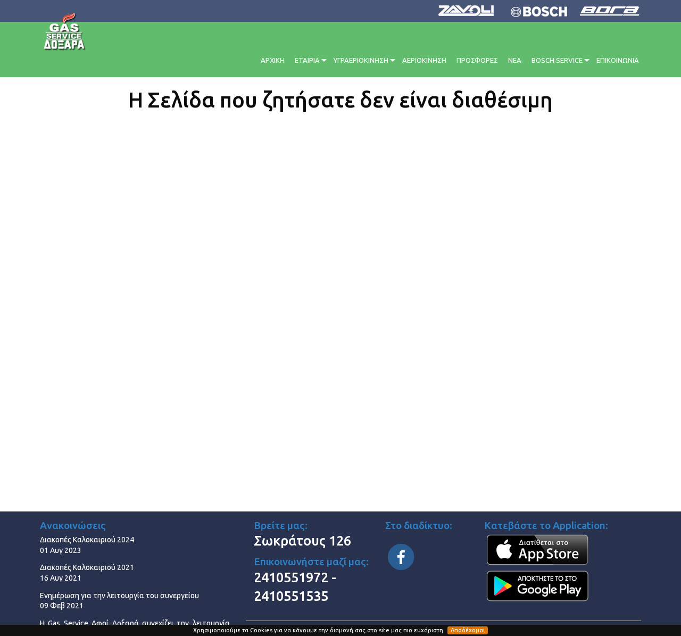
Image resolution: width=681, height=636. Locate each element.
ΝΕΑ (514, 60)
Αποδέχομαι (468, 630)
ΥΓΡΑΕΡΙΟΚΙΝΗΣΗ (361, 60)
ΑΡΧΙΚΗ (273, 60)
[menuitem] (273, 59)
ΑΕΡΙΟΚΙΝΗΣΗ (424, 60)
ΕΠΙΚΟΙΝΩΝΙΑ (617, 60)
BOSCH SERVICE (557, 60)
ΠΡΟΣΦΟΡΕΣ (477, 60)
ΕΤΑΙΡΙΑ (307, 60)
